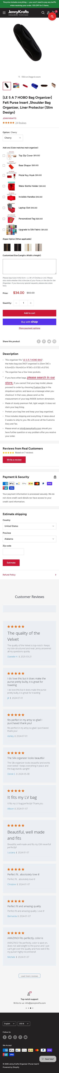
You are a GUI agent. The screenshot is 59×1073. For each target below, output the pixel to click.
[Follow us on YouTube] (25, 1037)
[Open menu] (4, 13)
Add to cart (29, 313)
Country (6, 520)
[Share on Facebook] (39, 341)
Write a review (14, 459)
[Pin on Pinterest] (44, 341)
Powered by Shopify (11, 1067)
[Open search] (43, 12)
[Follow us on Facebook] (5, 1037)
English (7, 1024)
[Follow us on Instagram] (15, 1037)
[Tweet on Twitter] (49, 341)
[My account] (48, 12)
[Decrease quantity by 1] (16, 303)
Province (7, 533)
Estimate (11, 562)
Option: (10, 132)
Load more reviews (29, 976)
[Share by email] (54, 341)
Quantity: (7, 303)
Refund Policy (9, 575)
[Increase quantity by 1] (31, 303)
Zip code (7, 546)
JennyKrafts (9, 118)
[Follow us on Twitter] (10, 1037)
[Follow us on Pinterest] (20, 1037)
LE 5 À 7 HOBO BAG (32, 360)
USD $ (21, 1024)
